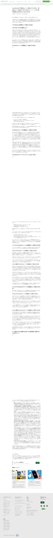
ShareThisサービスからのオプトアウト (32, 511)
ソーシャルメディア (25, 13)
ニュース (43, 4)
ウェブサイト (26, 4)
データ (32, 4)
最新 (6, 4)
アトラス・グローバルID (18, 513)
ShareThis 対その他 (6, 520)
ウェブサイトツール (12, 1)
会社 (25, 1)
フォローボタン (5, 507)
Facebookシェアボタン (6, 503)
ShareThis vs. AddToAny (6, 523)
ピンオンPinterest (33, 29)
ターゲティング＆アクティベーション (20, 500)
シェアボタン (5, 500)
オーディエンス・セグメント (19, 505)
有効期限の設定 (27, 143)
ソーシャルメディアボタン (6, 501)
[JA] (51, 1)
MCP (4, 498)
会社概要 (28, 498)
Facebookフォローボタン (30, 35)
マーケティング (19, 4)
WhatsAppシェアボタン (6, 504)
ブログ (29, 1)
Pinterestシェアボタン (6, 506)
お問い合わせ (39, 1)
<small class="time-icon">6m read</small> (34, 483)
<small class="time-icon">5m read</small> (18, 484)
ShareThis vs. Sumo (6, 529)
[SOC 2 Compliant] (17, 535)
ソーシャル (11, 4)
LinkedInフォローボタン (6, 512)
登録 (37, 462)
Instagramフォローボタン (6, 509)
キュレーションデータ (18, 507)
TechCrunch (14, 145)
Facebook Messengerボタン (24, 404)
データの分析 (29, 440)
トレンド (38, 4)
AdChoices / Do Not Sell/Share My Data (32, 510)
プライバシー (28, 508)
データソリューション (20, 1)
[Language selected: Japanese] (51, 1)
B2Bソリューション (17, 508)
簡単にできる (33, 117)
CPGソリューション (17, 510)
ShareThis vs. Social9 (6, 528)
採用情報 (28, 500)
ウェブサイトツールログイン (46, 2)
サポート (4, 515)
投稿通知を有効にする (34, 239)
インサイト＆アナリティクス (19, 501)
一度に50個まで (36, 133)
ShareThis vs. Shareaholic (6, 526)
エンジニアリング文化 (29, 501)
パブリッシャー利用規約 (30, 513)
